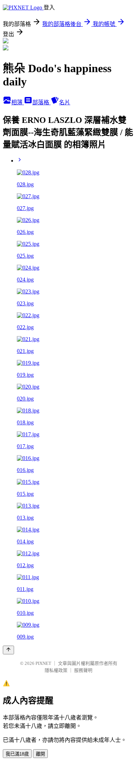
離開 (40, 754)
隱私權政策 (56, 670)
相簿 (17, 102)
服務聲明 (83, 670)
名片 (64, 102)
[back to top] (8, 650)
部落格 (41, 102)
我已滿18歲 (17, 754)
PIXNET (43, 663)
